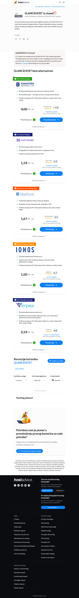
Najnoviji (37, 380)
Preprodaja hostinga (47, 554)
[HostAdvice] (22, 2)
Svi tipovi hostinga (47, 519)
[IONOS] (25, 249)
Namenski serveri (47, 550)
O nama (16, 519)
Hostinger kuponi (19, 580)
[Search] (60, 2)
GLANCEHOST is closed (39, 13)
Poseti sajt (50, 174)
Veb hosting (45, 523)
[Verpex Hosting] (25, 305)
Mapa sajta (17, 527)
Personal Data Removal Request (24, 546)
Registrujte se (47, 490)
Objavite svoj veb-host (21, 534)
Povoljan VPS (45, 542)
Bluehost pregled (51, 221)
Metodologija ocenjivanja (42, 6)
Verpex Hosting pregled (51, 335)
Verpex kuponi (18, 588)
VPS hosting (45, 538)
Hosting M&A (52, 507)
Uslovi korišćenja (19, 554)
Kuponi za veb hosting (21, 569)
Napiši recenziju (57, 361)
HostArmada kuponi (20, 576)
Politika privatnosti (20, 550)
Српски (57, 380)
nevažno (19, 380)
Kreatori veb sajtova (48, 557)
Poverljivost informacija (22, 542)
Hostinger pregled (51, 165)
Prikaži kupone (28, 120)
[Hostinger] (25, 140)
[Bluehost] (25, 194)
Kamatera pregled (52, 112)
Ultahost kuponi (19, 584)
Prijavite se (60, 490)
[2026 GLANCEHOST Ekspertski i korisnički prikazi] (16, 38)
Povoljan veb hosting (48, 534)
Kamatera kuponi (19, 572)
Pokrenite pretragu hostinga (31, 451)
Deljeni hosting (46, 531)
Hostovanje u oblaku (48, 546)
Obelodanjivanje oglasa (58, 6)
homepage (24, 63)
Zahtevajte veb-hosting (21, 538)
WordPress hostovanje (48, 527)
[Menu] (63, 2)
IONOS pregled (51, 277)
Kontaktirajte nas (19, 523)
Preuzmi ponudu (49, 120)
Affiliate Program (20, 531)
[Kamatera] (25, 84)
